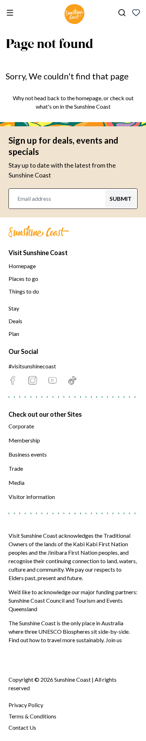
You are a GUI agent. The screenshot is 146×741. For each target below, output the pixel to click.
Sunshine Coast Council (36, 600)
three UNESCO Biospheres (57, 631)
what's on (47, 106)
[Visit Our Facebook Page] (13, 380)
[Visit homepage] (74, 15)
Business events (28, 454)
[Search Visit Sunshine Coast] (122, 12)
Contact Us (22, 727)
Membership (24, 440)
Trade (16, 468)
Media (16, 482)
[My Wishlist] (136, 12)
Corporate (21, 426)
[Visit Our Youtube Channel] (52, 380)
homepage (88, 98)
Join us (114, 640)
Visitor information (32, 496)
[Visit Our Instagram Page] (32, 380)
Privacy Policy (26, 704)
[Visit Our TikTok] (72, 380)
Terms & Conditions (32, 716)
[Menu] (11, 12)
